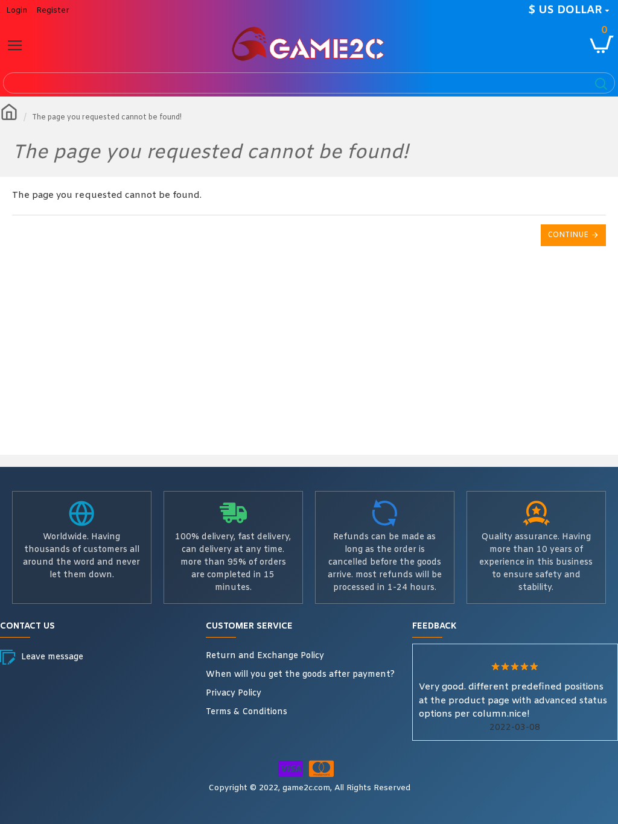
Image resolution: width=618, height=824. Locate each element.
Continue (568, 235)
